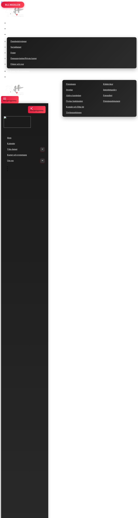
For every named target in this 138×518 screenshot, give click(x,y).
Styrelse (69, 90)
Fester (13, 53)
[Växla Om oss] (42, 161)
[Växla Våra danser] (42, 149)
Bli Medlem (12, 5)
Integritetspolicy (110, 90)
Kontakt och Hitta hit (75, 107)
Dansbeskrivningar (19, 41)
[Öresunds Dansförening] (14, 17)
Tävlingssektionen (74, 112)
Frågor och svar (17, 64)
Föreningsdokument (111, 101)
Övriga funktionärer (74, 101)
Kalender (14, 28)
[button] (24, 34)
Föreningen (71, 84)
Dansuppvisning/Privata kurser (24, 58)
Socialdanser (16, 47)
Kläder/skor (108, 84)
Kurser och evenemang (20, 71)
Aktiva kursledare (73, 95)
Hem (12, 23)
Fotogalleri (107, 95)
